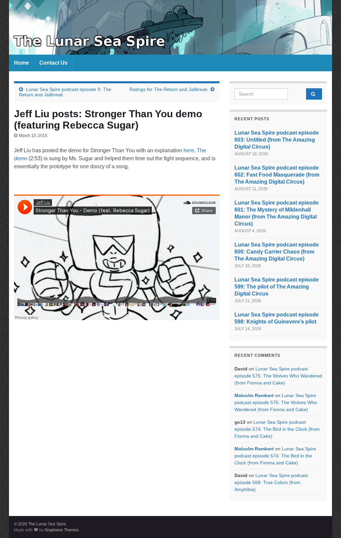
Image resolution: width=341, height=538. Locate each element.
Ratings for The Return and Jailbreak (168, 89)
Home (21, 63)
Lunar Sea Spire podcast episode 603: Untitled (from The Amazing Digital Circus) (276, 140)
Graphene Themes (62, 530)
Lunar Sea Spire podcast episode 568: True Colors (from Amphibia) (271, 482)
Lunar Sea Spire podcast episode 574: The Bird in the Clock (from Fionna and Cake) (277, 429)
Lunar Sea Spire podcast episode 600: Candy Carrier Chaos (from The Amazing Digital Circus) (276, 252)
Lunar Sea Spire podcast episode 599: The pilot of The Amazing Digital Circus (276, 286)
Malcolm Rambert (254, 395)
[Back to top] (326, 523)
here (188, 150)
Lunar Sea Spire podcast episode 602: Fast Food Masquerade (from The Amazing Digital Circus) (276, 175)
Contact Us (53, 63)
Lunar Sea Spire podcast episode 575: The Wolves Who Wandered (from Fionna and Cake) (278, 375)
